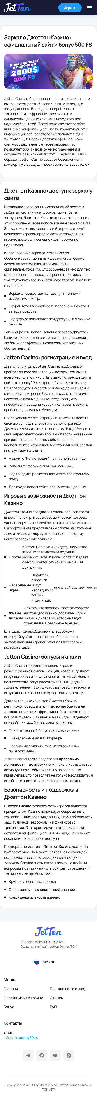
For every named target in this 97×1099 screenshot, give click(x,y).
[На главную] (17, 7)
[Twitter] (55, 1055)
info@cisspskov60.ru (21, 1037)
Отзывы (57, 997)
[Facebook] (41, 1055)
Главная (11, 988)
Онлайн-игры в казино (23, 997)
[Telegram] (28, 1055)
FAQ (53, 1006)
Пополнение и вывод (68, 988)
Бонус (9, 1006)
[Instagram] (68, 1055)
